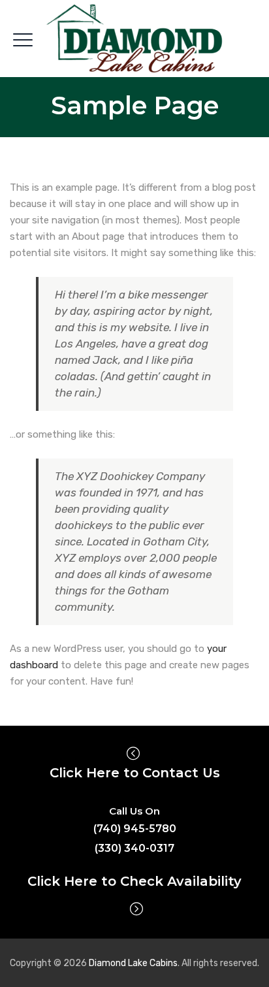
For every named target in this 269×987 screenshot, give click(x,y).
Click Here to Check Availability (134, 881)
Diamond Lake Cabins (133, 963)
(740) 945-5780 (134, 828)
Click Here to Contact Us (135, 773)
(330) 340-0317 (134, 848)
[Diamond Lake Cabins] (134, 39)
